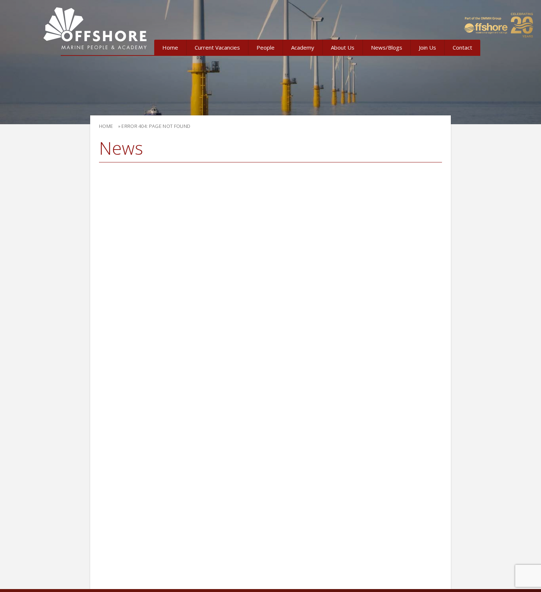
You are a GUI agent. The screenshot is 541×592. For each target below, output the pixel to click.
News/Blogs (386, 47)
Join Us (427, 47)
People (266, 47)
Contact (462, 47)
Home (170, 47)
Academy (302, 47)
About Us (342, 47)
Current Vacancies (217, 47)
